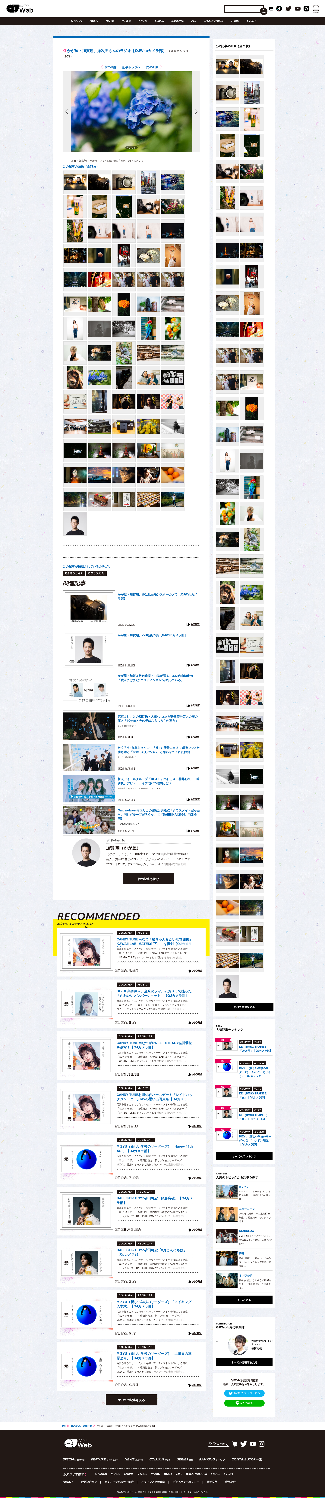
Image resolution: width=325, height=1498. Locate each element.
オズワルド (245, 1275)
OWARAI (76, 21)
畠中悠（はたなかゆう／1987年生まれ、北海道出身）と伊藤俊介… (255, 1283)
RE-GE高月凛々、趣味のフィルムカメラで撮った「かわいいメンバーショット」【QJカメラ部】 (154, 993)
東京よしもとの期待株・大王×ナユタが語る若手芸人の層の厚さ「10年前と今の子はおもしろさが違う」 (158, 718)
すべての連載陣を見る (244, 1362)
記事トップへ (131, 67)
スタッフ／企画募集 (153, 1482)
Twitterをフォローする (247, 1393)
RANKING (177, 21)
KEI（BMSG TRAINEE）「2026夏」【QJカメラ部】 (255, 1048)
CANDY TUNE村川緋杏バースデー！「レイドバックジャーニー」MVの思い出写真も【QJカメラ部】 (155, 1097)
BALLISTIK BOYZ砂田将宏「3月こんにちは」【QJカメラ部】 (152, 1252)
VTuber (126, 21)
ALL (193, 21)
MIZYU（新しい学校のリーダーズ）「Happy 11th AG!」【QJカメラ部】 (155, 1148)
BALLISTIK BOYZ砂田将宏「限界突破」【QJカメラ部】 (155, 1200)
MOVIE (110, 21)
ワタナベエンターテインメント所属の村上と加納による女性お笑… (255, 1195)
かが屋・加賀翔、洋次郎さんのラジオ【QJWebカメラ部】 (117, 50)
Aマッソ (244, 1186)
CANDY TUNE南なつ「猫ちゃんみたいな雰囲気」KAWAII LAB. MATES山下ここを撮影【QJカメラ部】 (155, 942)
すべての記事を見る (131, 1400)
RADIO (155, 1474)
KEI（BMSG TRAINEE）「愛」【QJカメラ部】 (254, 1117)
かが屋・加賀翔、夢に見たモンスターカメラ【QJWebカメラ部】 (157, 596)
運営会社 (212, 1482)
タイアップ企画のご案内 (118, 1482)
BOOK (168, 1474)
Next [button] (266, 1345)
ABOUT (68, 1482)
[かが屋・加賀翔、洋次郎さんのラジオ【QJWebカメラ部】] (75, 182)
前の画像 (111, 67)
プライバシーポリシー (185, 1482)
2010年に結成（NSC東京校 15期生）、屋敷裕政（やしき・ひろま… (255, 1217)
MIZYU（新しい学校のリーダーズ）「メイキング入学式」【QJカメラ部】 (154, 1304)
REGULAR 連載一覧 (81, 1425)
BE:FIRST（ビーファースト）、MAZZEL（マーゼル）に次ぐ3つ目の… (255, 1239)
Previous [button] (220, 1345)
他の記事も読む (148, 879)
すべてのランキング (244, 1156)
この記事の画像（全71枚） (81, 166)
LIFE (179, 1474)
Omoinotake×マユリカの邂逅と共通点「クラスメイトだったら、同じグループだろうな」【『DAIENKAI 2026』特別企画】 (159, 814)
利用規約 (230, 1482)
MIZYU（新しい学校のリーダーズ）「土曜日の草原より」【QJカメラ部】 (154, 1355)
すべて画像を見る (244, 1007)
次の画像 (152, 67)
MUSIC (94, 21)
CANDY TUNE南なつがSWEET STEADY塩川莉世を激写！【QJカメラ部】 (154, 1045)
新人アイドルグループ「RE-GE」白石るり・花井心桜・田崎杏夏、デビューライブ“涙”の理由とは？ (159, 781)
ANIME (143, 21)
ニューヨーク (247, 1208)
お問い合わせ (89, 1482)
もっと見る (244, 1300)
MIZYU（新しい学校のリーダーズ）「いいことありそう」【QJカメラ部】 (255, 1072)
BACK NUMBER (213, 21)
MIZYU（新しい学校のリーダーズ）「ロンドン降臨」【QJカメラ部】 (255, 1140)
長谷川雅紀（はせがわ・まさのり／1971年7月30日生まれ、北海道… (255, 1261)
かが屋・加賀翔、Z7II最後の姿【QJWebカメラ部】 (152, 635)
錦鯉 (241, 1253)
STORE (235, 21)
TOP (64, 1425)
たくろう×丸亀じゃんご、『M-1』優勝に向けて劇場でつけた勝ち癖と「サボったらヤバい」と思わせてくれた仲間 (159, 750)
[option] (251, 1345)
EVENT (251, 21)
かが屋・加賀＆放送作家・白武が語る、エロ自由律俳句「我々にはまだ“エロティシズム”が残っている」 (155, 678)
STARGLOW (246, 1231)
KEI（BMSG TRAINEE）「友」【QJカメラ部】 (254, 1095)
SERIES (159, 21)
